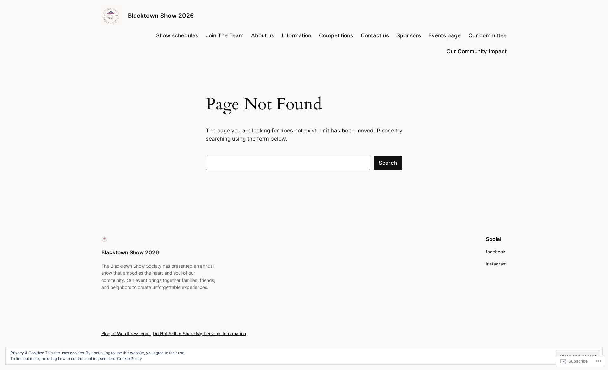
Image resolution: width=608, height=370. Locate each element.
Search (388, 163)
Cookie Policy (129, 358)
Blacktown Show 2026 (161, 15)
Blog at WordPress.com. (126, 333)
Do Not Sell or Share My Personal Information (199, 333)
